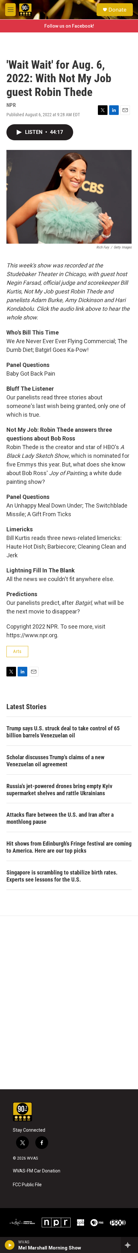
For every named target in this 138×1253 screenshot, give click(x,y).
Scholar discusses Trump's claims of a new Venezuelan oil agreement (55, 761)
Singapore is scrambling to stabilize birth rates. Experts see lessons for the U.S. (61, 876)
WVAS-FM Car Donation (36, 1171)
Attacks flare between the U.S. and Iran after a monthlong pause (60, 818)
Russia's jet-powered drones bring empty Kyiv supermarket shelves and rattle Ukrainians (59, 789)
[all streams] (129, 1245)
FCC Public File (27, 1184)
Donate (117, 10)
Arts (17, 651)
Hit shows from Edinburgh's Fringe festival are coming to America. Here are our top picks (69, 847)
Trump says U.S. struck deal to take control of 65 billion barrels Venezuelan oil (63, 732)
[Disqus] (69, 1002)
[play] (10, 1245)
